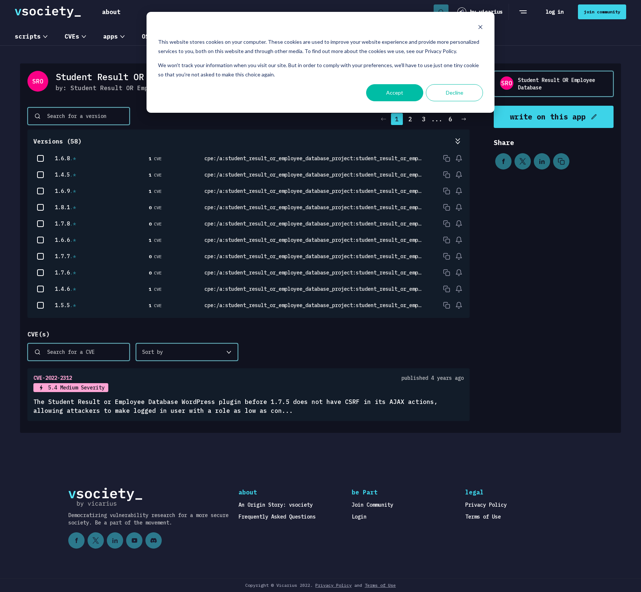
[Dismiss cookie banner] (480, 28)
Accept (394, 92)
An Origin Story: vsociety (276, 504)
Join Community (372, 504)
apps (110, 36)
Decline (454, 92)
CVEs (72, 36)
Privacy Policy (486, 504)
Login (359, 516)
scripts (28, 36)
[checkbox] (40, 158)
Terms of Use (483, 516)
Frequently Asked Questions (277, 516)
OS (145, 36)
